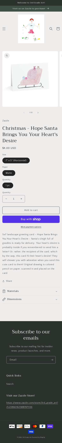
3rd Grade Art (27, 437)
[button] (3, 28)
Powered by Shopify (38, 437)
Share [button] (9, 281)
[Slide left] (24, 112)
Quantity (6, 192)
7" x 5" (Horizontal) (16, 160)
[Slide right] (37, 112)
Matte (9, 173)
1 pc (8, 185)
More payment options (31, 227)
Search (10, 384)
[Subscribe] (51, 360)
